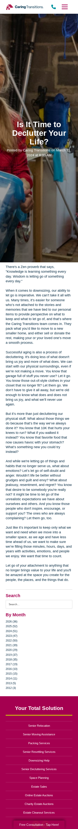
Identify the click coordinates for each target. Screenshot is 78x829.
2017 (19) (11, 664)
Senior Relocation (39, 725)
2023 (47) (11, 635)
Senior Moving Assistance (39, 734)
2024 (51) (11, 631)
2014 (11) (11, 678)
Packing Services (39, 743)
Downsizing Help (39, 760)
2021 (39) (11, 645)
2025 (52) (11, 626)
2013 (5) (11, 683)
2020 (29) (11, 649)
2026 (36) (11, 621)
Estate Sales (39, 786)
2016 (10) (11, 668)
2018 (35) (11, 659)
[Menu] (65, 7)
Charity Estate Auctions (39, 803)
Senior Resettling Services (39, 751)
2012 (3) (11, 687)
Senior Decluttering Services (39, 769)
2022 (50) (11, 640)
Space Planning (39, 777)
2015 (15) (11, 673)
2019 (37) (11, 654)
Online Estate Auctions (39, 795)
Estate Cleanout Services (39, 812)
